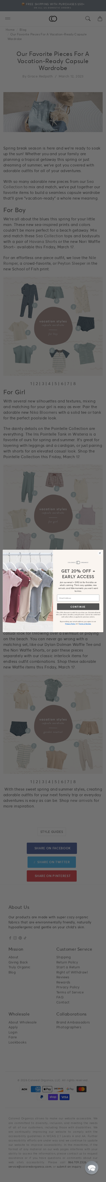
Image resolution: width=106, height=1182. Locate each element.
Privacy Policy (70, 624)
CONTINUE (78, 606)
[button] (91, 1167)
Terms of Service (85, 624)
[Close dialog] (100, 553)
